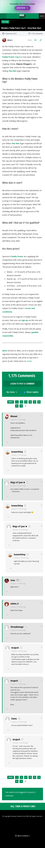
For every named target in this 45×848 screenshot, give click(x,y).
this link (12, 71)
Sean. (12, 580)
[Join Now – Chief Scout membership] (22, 6)
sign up (24, 320)
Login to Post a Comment (22, 383)
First (10, 402)
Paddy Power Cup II (11, 57)
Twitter (29, 361)
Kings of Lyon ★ (17, 482)
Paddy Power (17, 256)
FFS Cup (5, 22)
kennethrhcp (17, 451)
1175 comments (37, 33)
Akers (4, 350)
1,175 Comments (21, 375)
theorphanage (17, 626)
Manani (13, 416)
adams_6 (14, 603)
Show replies (32, 392)
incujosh (15, 647)
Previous (5, 402)
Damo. (14, 718)
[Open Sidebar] (42, 16)
